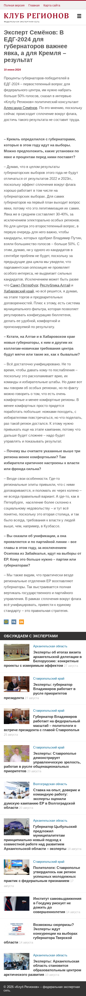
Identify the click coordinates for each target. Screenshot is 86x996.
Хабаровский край (19, 291)
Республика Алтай (55, 285)
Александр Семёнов (20, 108)
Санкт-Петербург (24, 285)
